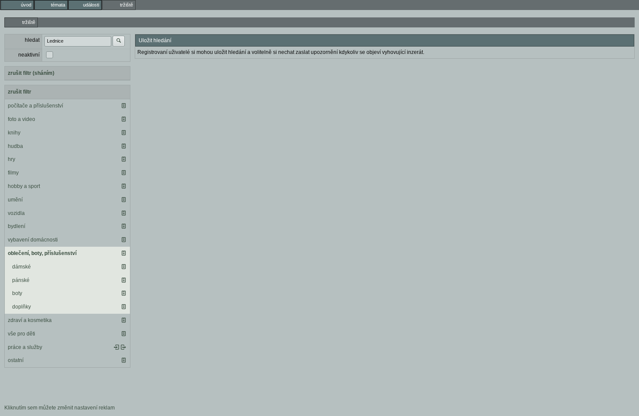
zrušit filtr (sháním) (31, 73)
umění (15, 200)
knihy (14, 133)
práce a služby (25, 347)
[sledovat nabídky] (123, 347)
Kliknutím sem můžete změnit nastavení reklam (59, 408)
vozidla (16, 213)
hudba (15, 146)
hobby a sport (24, 186)
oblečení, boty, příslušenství (42, 253)
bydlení (16, 226)
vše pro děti (21, 334)
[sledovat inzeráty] (123, 106)
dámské (21, 267)
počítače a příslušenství (35, 106)
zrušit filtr (19, 92)
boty (17, 293)
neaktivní (29, 55)
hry (11, 159)
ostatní (15, 360)
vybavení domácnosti (33, 240)
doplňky (21, 307)
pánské (21, 280)
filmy (13, 173)
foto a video (21, 119)
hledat (32, 40)
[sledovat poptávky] (116, 347)
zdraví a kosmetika (30, 320)
